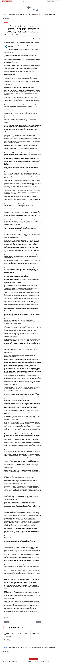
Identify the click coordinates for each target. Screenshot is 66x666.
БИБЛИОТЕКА (6, 18)
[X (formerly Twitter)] (37, 39)
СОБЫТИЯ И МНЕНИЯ (36, 14)
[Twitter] (25, 1)
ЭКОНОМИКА (45, 14)
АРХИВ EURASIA (52, 14)
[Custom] (28, 1)
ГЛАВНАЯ (5, 14)
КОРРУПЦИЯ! (12, 14)
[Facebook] (23, 1)
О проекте (35, 633)
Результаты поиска (22, 634)
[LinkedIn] (40, 39)
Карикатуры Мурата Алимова (9, 635)
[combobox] (54, 2)
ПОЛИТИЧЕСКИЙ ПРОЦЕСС (22, 14)
